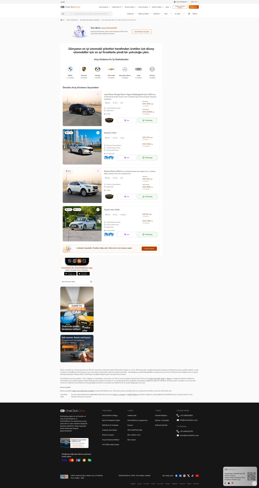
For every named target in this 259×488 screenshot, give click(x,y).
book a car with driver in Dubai (83, 391)
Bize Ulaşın (131, 440)
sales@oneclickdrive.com (189, 435)
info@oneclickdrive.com (189, 420)
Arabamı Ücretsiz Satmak (180, 7)
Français (146, 484)
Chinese (182, 484)
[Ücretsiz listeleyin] (77, 348)
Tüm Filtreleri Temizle (141, 32)
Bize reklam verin (133, 435)
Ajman (169, 378)
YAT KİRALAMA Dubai (110, 445)
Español (174, 484)
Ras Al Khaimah (72, 20)
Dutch (153, 484)
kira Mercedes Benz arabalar (90, 20)
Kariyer (130, 425)
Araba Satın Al (116, 7)
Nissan (152, 76)
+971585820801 (186, 415)
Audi (138, 76)
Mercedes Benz (125, 76)
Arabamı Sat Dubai (109, 430)
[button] (180, 14)
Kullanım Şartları (161, 425)
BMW (70, 76)
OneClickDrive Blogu (110, 415)
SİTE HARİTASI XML (134, 430)
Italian (189, 484)
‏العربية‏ (139, 484)
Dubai (151, 378)
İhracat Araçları (129, 7)
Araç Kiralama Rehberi (110, 440)
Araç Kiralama (103, 7)
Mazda (97, 76)
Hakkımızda (131, 415)
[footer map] (64, 477)
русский (160, 484)
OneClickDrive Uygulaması (137, 420)
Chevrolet (111, 76)
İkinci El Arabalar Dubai (111, 420)
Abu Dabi (157, 378)
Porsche (84, 76)
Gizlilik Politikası (132, 394)
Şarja (163, 378)
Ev (63, 20)
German (196, 484)
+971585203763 (186, 431)
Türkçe (167, 484)
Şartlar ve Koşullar (119, 394)
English (133, 484)
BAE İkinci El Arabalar (110, 425)
